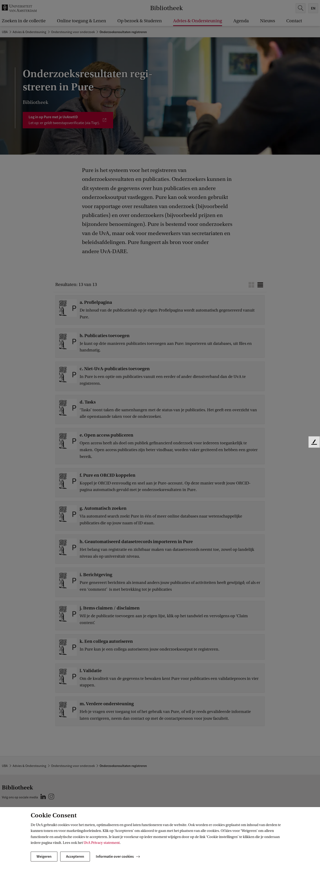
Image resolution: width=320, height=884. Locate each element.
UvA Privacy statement (102, 843)
